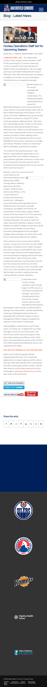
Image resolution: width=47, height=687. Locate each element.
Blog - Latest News (17, 16)
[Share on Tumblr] (31, 423)
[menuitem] (33, 9)
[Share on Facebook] (6, 423)
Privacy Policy (28, 679)
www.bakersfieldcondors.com (26, 371)
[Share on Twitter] (11, 423)
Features (18, 54)
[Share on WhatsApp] (16, 423)
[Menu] (39, 9)
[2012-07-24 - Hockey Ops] (20, 35)
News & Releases (27, 54)
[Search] (33, 9)
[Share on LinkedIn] (26, 423)
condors (40, 54)
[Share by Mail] (41, 423)
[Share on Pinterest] (21, 423)
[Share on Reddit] (36, 423)
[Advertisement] (23, 468)
